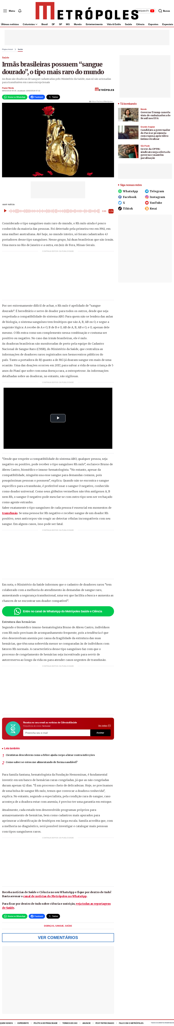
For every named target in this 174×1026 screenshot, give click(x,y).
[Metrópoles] (87, 11)
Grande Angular (148, 127)
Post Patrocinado (104, 1023)
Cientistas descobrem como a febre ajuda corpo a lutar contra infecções (50, 755)
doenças (49, 926)
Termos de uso (69, 1023)
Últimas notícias (10, 24)
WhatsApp (130, 191)
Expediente (23, 1023)
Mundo (78, 24)
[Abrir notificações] (19, 11)
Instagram (157, 197)
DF (53, 24)
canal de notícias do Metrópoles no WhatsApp (55, 896)
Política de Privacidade (46, 1023)
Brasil (44, 24)
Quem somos (6, 1023)
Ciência (140, 24)
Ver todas (102, 725)
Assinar (100, 733)
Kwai (153, 208)
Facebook (129, 197)
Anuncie (86, 1023)
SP (60, 24)
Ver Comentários (58, 937)
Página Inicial (7, 49)
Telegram (157, 191)
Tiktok (128, 208)
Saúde (128, 24)
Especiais (167, 24)
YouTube (156, 202)
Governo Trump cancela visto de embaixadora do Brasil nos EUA (155, 115)
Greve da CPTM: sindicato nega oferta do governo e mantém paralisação (155, 153)
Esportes (153, 24)
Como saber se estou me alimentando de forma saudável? (41, 762)
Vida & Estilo (114, 24)
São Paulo (145, 146)
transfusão (10, 513)
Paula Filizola (8, 88)
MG (68, 24)
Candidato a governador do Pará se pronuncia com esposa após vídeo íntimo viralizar (155, 134)
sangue (59, 926)
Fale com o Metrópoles (131, 1023)
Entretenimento (94, 24)
